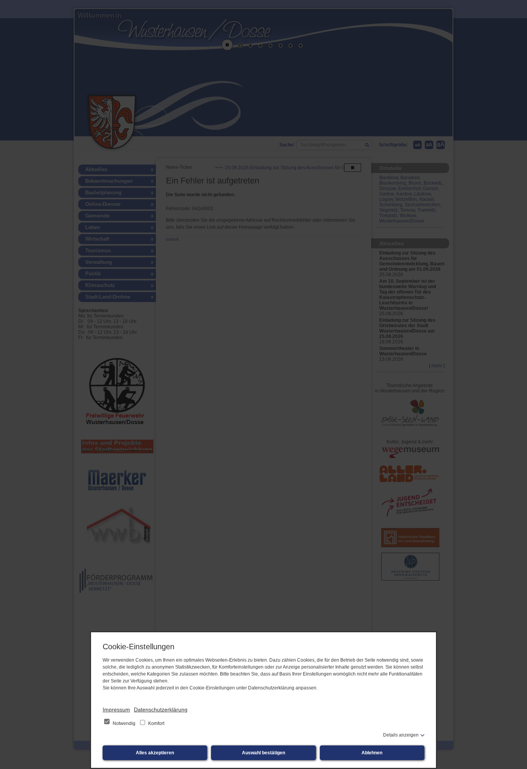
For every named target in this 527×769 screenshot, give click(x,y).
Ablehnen (371, 752)
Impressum (116, 709)
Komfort (155, 723)
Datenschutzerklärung (160, 709)
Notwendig (124, 723)
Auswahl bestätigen (263, 752)
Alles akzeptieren (155, 752)
